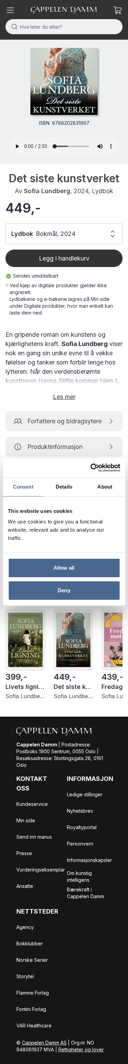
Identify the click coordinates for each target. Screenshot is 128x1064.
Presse (24, 853)
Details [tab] (64, 487)
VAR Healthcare (34, 1025)
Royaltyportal (82, 827)
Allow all (64, 568)
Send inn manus (34, 837)
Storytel (25, 976)
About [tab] (104, 487)
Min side (25, 820)
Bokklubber (29, 943)
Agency (25, 927)
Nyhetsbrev (80, 811)
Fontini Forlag (31, 1009)
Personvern (80, 844)
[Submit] (12, 26)
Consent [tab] (23, 487)
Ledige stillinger (84, 794)
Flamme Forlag (32, 993)
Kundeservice (32, 804)
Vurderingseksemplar (40, 870)
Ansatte (24, 886)
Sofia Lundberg (47, 191)
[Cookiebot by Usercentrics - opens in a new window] (91, 467)
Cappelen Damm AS (44, 1043)
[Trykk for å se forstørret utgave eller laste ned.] (63, 81)
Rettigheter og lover (81, 1049)
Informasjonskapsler (89, 860)
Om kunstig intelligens (79, 876)
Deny (64, 590)
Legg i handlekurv (64, 258)
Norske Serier (32, 960)
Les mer (64, 396)
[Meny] (10, 10)
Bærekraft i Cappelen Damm (85, 893)
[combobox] (64, 26)
